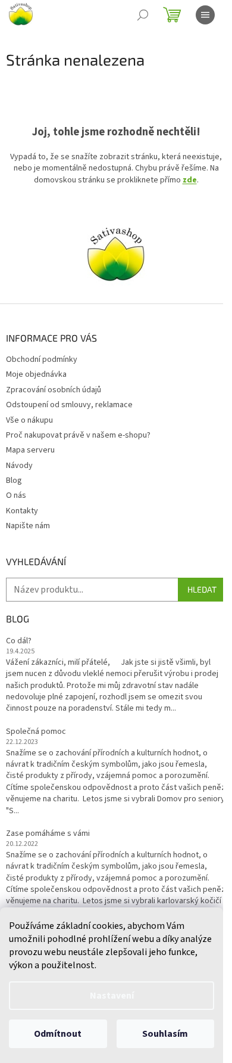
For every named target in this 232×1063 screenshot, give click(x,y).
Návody (19, 466)
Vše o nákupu (29, 420)
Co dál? (19, 641)
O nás (16, 495)
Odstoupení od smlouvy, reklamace (69, 405)
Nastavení (112, 995)
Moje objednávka (36, 374)
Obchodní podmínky (41, 359)
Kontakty (22, 511)
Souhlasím (165, 1033)
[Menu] (205, 15)
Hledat (202, 589)
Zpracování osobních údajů (53, 390)
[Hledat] (143, 15)
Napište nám (28, 526)
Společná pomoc (36, 731)
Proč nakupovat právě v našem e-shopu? (78, 435)
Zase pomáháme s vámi (48, 833)
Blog (14, 480)
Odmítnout (57, 1033)
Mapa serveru (30, 450)
